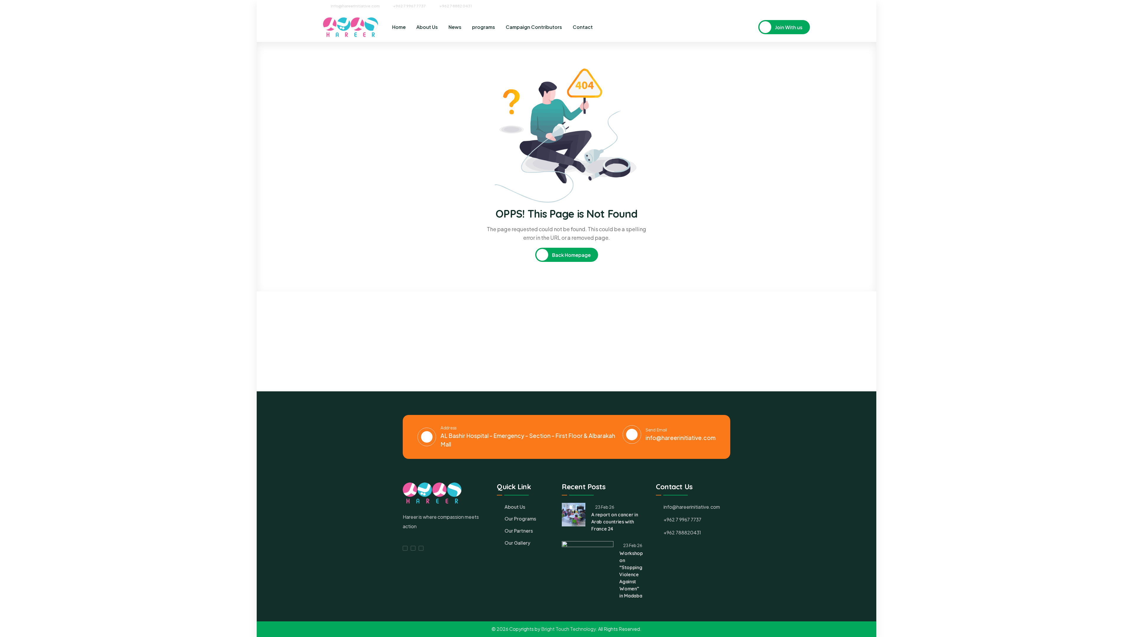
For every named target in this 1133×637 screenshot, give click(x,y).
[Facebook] (786, 6)
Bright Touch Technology (568, 629)
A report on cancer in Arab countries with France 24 (614, 522)
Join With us (788, 27)
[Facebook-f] (405, 548)
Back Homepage (571, 255)
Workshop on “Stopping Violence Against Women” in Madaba (631, 574)
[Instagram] (797, 6)
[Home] (350, 27)
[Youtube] (808, 6)
